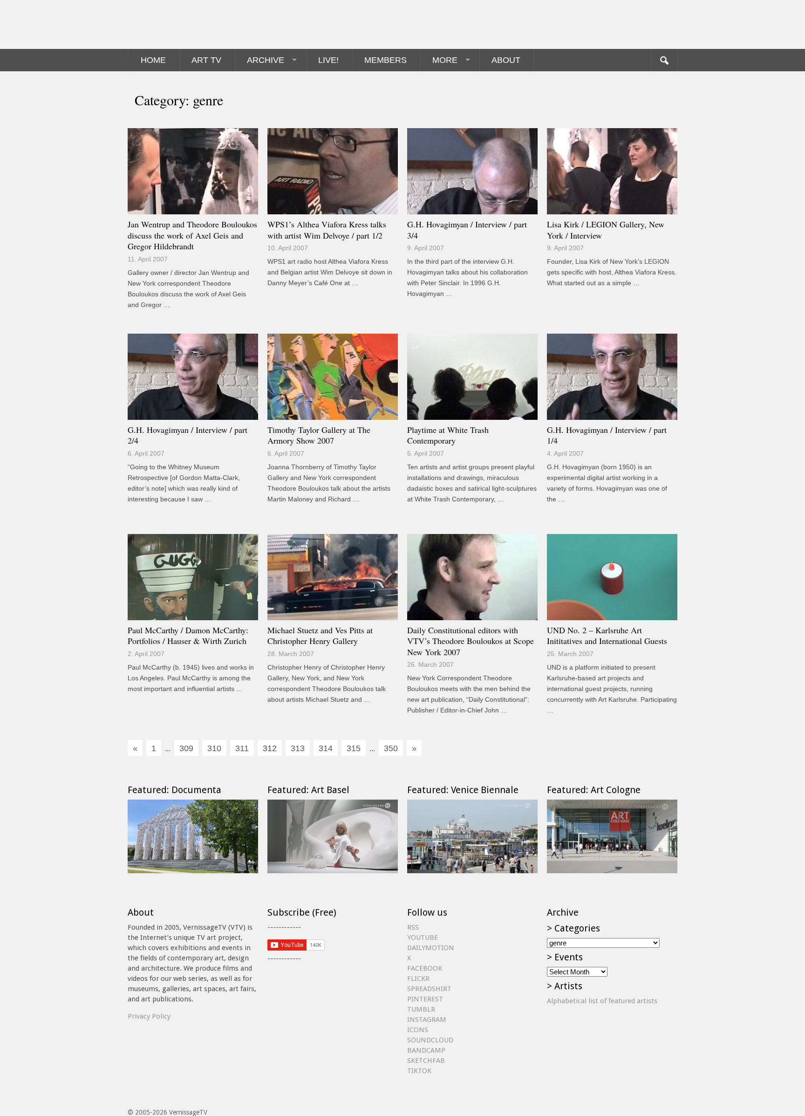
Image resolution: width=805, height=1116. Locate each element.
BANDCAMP (426, 1050)
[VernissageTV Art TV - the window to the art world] (174, 24)
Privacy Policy (149, 1016)
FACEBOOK (424, 968)
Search (663, 60)
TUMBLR (421, 1009)
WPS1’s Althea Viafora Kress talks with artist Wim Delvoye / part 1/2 (326, 230)
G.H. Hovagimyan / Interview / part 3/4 (467, 230)
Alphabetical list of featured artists (602, 1001)
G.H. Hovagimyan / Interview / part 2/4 (187, 435)
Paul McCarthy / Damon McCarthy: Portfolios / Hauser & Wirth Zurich (188, 635)
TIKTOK (419, 1071)
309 (186, 748)
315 (354, 748)
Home (153, 60)
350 (391, 748)
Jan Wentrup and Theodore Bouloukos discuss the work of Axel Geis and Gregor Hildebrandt (192, 235)
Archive (265, 60)
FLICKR (418, 978)
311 (242, 748)
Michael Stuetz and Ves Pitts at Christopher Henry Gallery (320, 635)
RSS (413, 927)
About (505, 60)
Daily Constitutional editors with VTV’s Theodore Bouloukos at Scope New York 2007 (470, 640)
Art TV (206, 60)
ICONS (417, 1030)
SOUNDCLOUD (430, 1040)
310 (214, 748)
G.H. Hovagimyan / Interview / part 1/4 (607, 435)
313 (298, 748)
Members (385, 60)
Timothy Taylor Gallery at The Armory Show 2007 (318, 435)
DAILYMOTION (430, 948)
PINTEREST (425, 999)
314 (326, 748)
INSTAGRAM (426, 1019)
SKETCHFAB (426, 1060)
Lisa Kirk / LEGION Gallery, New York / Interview (605, 230)
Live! (328, 60)
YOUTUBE (422, 937)
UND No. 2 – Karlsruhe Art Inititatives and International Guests (607, 635)
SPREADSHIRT (429, 989)
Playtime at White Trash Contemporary (448, 435)
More (444, 60)
